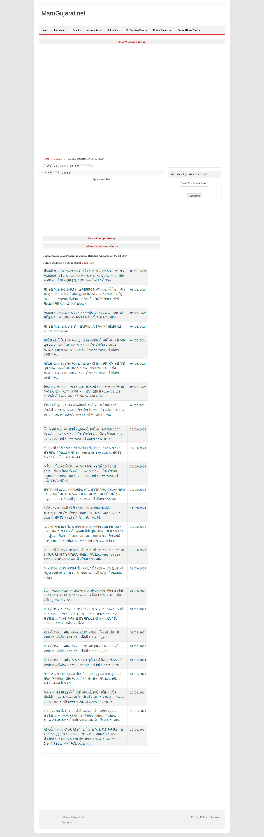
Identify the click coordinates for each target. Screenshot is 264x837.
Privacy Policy (199, 817)
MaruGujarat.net (63, 13)
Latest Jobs (60, 30)
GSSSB (58, 158)
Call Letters (113, 30)
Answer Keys (94, 30)
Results (77, 30)
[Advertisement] (132, 72)
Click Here (88, 262)
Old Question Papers (136, 30)
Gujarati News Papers (189, 30)
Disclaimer (216, 817)
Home (45, 30)
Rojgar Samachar (162, 30)
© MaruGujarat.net (73, 817)
